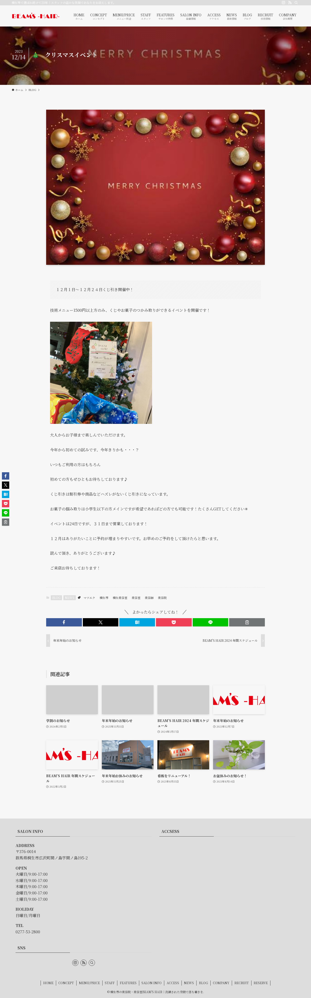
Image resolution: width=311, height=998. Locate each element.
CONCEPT (66, 982)
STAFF (110, 982)
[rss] (290, 2)
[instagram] (283, 2)
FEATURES (128, 982)
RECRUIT (241, 982)
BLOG (56, 598)
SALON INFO (151, 982)
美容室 (136, 598)
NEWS (69, 598)
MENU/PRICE (89, 982)
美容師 (149, 598)
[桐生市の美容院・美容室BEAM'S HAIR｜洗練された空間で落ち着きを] (36, 16)
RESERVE (261, 982)
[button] (64, 622)
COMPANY (221, 982)
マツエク (89, 598)
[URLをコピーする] (247, 622)
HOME (48, 982)
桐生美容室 (120, 598)
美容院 (162, 598)
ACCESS (173, 982)
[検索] (296, 2)
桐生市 (104, 598)
